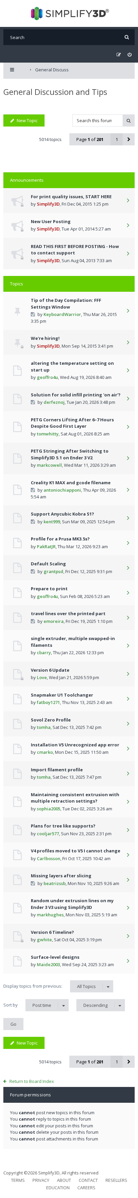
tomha (44, 727)
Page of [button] (90, 139)
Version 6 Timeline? (52, 932)
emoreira (54, 621)
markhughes (50, 915)
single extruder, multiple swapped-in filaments (73, 641)
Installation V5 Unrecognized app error (75, 745)
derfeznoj (54, 402)
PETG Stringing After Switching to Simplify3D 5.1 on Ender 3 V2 (70, 454)
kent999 (52, 522)
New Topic (27, 120)
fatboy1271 (48, 702)
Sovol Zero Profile (51, 720)
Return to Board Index (31, 1081)
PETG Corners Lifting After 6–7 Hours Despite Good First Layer (72, 423)
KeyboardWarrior (62, 314)
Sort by (27, 1005)
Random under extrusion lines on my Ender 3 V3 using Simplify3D (72, 903)
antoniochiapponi (62, 490)
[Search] (127, 37)
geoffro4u (47, 377)
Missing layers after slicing (61, 876)
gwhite (44, 940)
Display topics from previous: (49, 986)
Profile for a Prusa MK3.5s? (60, 539)
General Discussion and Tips (55, 91)
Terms (18, 1180)
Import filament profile (57, 770)
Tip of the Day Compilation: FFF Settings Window (66, 303)
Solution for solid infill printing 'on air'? (76, 395)
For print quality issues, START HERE (71, 196)
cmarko (45, 752)
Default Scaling (48, 564)
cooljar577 (48, 834)
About (64, 1180)
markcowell (49, 465)
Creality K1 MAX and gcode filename (71, 483)
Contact (88, 1180)
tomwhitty (48, 434)
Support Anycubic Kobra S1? (62, 514)
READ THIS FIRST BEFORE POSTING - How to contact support (75, 249)
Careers (86, 1188)
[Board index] (69, 13)
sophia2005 (48, 809)
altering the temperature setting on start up (72, 366)
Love (42, 677)
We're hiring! (45, 338)
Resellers (116, 1180)
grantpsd (53, 571)
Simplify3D (48, 204)
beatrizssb (55, 883)
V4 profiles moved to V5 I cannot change (75, 851)
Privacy (40, 1180)
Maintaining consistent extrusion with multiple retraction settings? (75, 797)
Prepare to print (49, 589)
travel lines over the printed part (68, 613)
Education (58, 1188)
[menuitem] (129, 55)
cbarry (44, 652)
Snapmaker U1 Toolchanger (62, 695)
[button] (129, 139)
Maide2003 (48, 964)
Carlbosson (48, 858)
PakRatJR (46, 546)
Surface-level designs (55, 957)
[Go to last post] (128, 201)
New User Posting (51, 221)
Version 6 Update (50, 670)
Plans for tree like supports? (63, 826)
